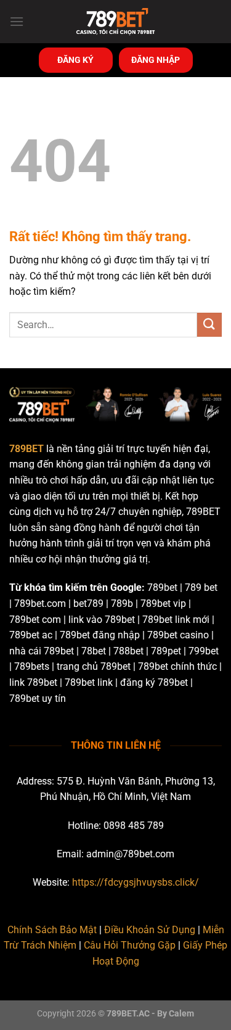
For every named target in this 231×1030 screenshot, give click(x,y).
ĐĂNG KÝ (75, 60)
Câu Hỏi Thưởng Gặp (130, 945)
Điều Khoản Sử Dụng (149, 930)
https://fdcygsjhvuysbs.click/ (135, 882)
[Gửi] (209, 325)
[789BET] (115, 21)
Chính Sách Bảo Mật (52, 930)
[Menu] (16, 21)
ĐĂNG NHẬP (155, 60)
